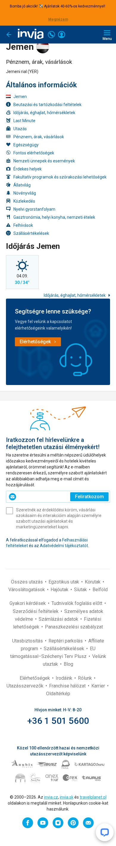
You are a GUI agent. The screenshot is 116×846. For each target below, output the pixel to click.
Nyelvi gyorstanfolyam (34, 209)
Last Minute (24, 120)
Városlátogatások (27, 589)
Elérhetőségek (35, 678)
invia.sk (66, 797)
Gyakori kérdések (28, 603)
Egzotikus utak (64, 582)
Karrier (98, 686)
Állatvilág (22, 185)
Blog (68, 664)
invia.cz (51, 797)
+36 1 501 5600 (58, 720)
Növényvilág (24, 193)
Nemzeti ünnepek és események (44, 161)
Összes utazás (27, 582)
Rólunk (85, 678)
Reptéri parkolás (66, 641)
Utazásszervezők (26, 686)
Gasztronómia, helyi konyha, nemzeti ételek (54, 217)
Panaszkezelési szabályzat (74, 627)
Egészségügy (26, 144)
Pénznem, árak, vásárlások (38, 136)
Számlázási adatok (59, 619)
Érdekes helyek (27, 169)
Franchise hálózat (68, 686)
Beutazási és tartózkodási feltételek (47, 104)
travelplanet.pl (93, 797)
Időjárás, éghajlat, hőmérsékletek (44, 112)
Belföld (100, 589)
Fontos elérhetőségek (33, 152)
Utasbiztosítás (28, 641)
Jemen (20, 96)
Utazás (20, 128)
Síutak (81, 589)
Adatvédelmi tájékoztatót (64, 545)
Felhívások (23, 225)
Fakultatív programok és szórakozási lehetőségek (59, 177)
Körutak (93, 582)
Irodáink (64, 678)
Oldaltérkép (58, 693)
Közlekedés (24, 201)
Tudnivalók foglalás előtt (77, 603)
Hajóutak (60, 589)
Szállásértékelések (31, 233)
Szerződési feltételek (36, 611)
